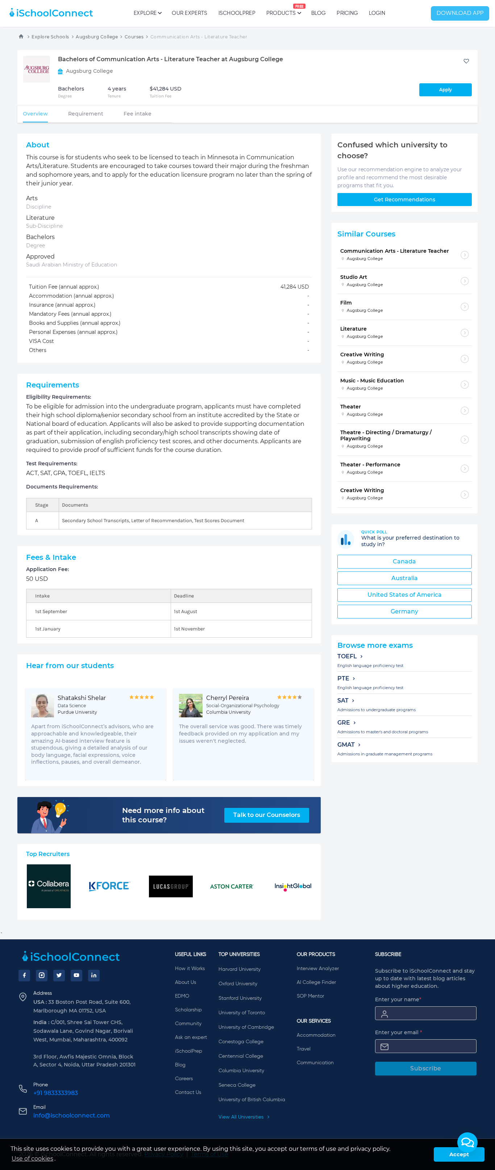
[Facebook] (24, 975)
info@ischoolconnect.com (71, 1115)
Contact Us (188, 1092)
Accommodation (316, 1035)
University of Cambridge (246, 1027)
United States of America (404, 594)
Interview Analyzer (318, 968)
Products (281, 10)
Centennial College (241, 1056)
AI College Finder (316, 982)
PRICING (347, 13)
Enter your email (398, 1032)
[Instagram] (41, 975)
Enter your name (398, 999)
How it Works (190, 968)
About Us (185, 982)
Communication (315, 1062)
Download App (460, 13)
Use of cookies (32, 1158)
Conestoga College (241, 1041)
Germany (404, 611)
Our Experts (189, 13)
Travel (304, 1049)
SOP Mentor (310, 996)
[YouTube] (76, 975)
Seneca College (237, 1085)
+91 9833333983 (55, 1093)
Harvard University (240, 969)
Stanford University (240, 998)
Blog (318, 13)
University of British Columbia (252, 1099)
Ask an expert (191, 1037)
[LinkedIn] (94, 975)
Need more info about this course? (163, 815)
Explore (145, 13)
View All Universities (242, 1117)
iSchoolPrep (237, 13)
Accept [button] (459, 1154)
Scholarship (188, 1009)
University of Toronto (242, 1012)
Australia (404, 578)
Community (188, 1023)
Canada (404, 561)
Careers (184, 1078)
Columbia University (241, 1070)
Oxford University (238, 983)
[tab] (35, 113)
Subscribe (425, 1068)
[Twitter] (59, 975)
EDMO (182, 996)
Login (377, 13)
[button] (467, 1142)
